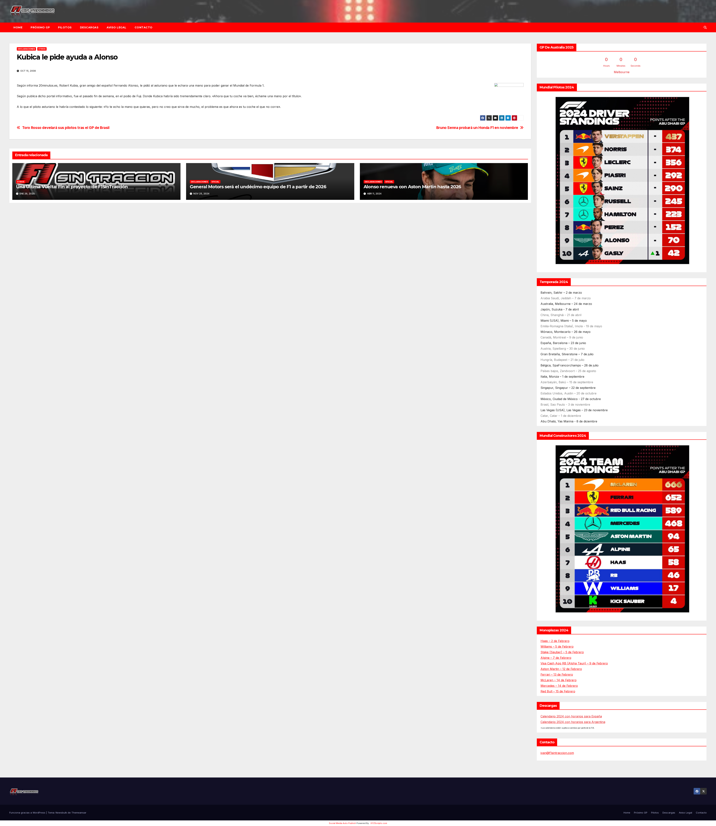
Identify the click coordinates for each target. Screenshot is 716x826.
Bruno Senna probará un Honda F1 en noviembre (477, 128)
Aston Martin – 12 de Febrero (561, 669)
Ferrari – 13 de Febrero (557, 674)
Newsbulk (61, 812)
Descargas (89, 27)
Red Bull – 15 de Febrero (558, 691)
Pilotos (65, 27)
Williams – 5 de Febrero (557, 646)
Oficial (215, 182)
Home (17, 27)
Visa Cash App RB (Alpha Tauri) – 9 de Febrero (574, 663)
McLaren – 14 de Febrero (559, 680)
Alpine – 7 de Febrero (556, 658)
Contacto (144, 27)
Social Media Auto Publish (342, 823)
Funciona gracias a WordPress (27, 812)
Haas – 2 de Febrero (555, 641)
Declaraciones (26, 49)
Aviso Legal (116, 27)
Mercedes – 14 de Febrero (559, 686)
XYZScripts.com (378, 823)
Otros (41, 49)
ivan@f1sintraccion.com (557, 753)
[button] (705, 27)
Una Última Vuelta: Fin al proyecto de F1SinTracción (72, 186)
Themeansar (78, 812)
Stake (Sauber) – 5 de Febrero (562, 652)
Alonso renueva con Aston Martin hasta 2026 (412, 186)
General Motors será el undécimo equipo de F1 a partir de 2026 (258, 186)
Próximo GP (40, 27)
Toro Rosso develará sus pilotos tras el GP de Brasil (65, 128)
